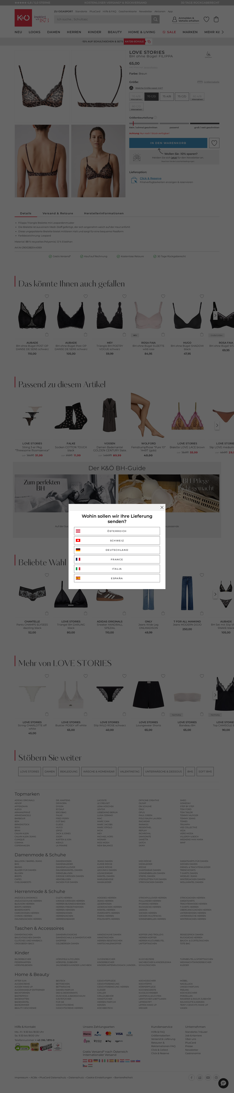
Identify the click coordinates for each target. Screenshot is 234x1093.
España (117, 578)
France (117, 559)
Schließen (161, 507)
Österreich (117, 531)
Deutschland (117, 549)
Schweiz (117, 540)
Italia (117, 568)
